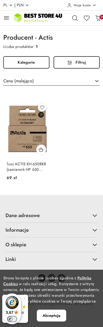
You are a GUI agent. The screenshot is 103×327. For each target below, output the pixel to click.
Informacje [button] (17, 230)
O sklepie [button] (15, 244)
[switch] (12, 319)
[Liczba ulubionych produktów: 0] (86, 18)
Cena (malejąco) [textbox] (18, 81)
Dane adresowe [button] (22, 215)
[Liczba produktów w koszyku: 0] (98, 18)
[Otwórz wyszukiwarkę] (75, 18)
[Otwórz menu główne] (6, 18)
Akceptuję (51, 315)
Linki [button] (10, 259)
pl (5, 5)
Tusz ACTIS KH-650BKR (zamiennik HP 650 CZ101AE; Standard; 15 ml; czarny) (27, 166)
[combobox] (51, 81)
